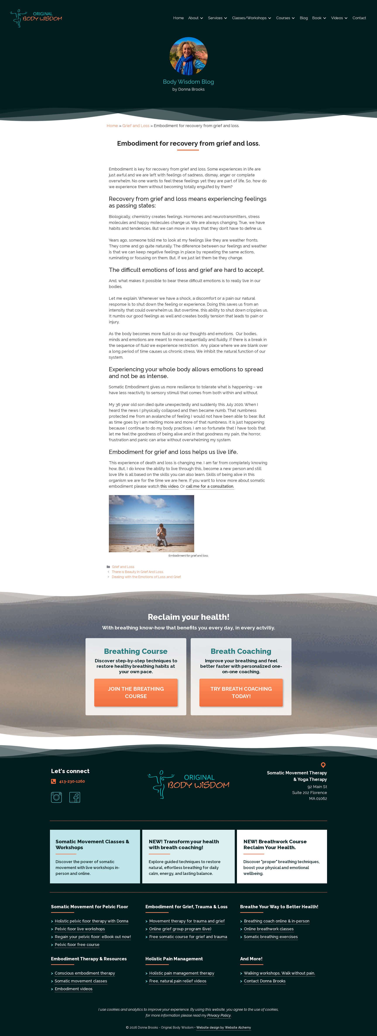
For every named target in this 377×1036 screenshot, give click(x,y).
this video (169, 486)
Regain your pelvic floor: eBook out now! (93, 936)
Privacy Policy (219, 1015)
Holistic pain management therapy (181, 973)
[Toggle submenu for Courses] (293, 18)
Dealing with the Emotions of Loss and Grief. (146, 577)
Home (112, 125)
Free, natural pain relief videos (177, 981)
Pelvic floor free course (77, 944)
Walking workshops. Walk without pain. (279, 973)
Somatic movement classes (81, 981)
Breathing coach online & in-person (276, 921)
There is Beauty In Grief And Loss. (138, 572)
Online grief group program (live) (180, 929)
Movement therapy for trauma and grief (187, 921)
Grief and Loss (135, 125)
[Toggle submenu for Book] (324, 18)
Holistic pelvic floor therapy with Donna (91, 921)
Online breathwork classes (269, 929)
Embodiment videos (74, 989)
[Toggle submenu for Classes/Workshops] (269, 18)
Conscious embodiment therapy (85, 973)
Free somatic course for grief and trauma (188, 936)
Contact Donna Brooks (265, 981)
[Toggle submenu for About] (201, 18)
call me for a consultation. (210, 486)
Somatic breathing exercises (271, 936)
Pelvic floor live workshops (80, 929)
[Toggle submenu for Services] (225, 18)
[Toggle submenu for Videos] (346, 18)
